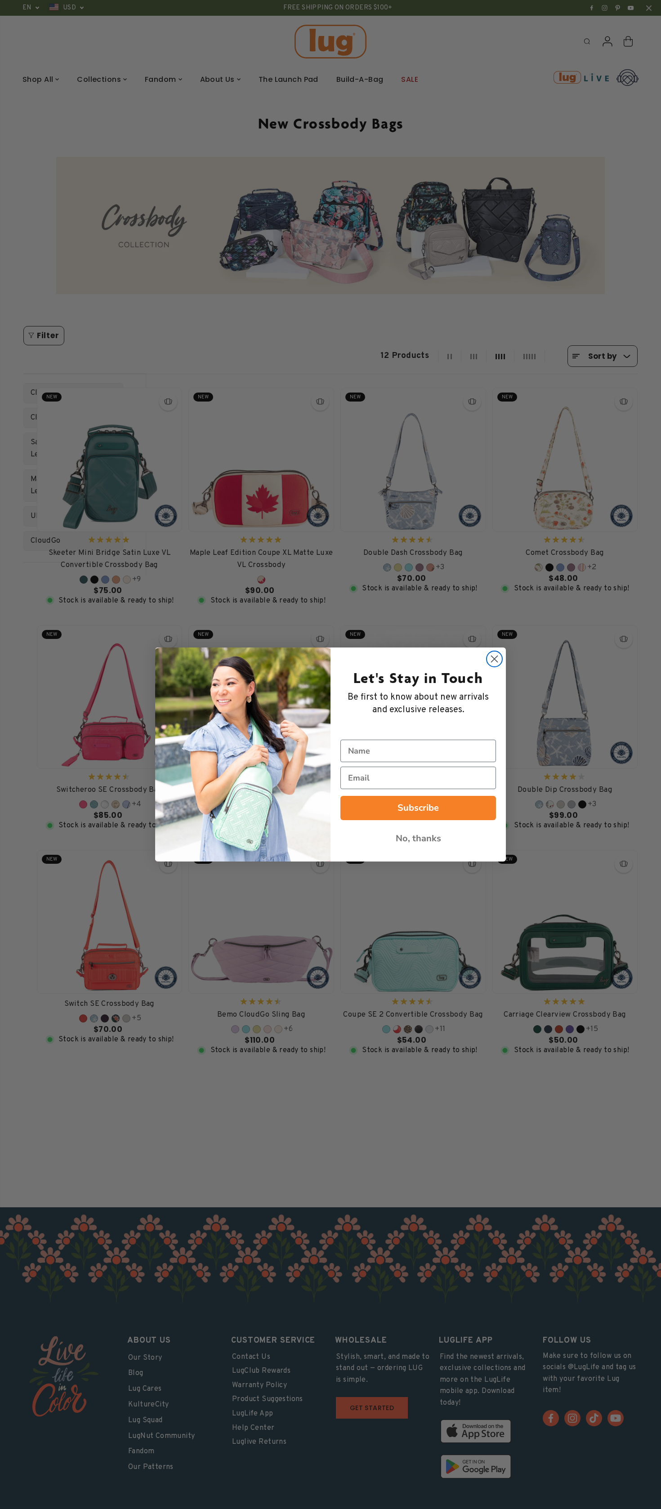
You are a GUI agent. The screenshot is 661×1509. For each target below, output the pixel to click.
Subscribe (418, 808)
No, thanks (418, 838)
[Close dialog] (494, 659)
